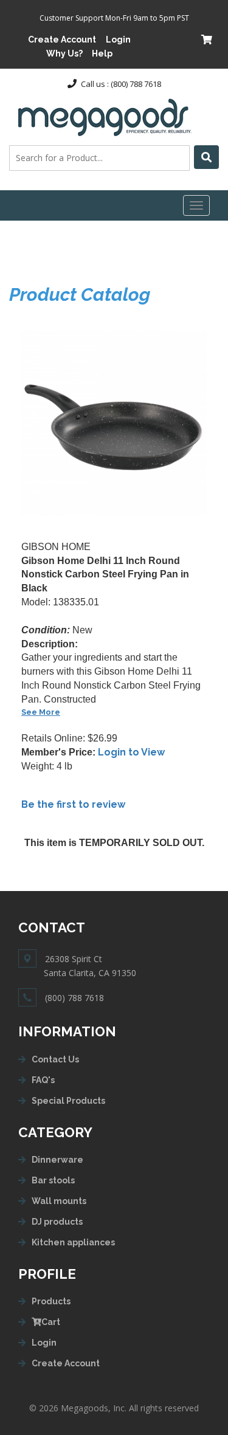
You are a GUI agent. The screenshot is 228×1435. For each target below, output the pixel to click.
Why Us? (64, 53)
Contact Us (55, 1059)
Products (51, 1301)
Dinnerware (57, 1160)
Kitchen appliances (73, 1242)
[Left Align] (206, 157)
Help (102, 53)
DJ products (57, 1222)
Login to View (131, 752)
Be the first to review (73, 804)
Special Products (68, 1101)
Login (118, 39)
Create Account (62, 39)
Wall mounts (59, 1201)
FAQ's (43, 1080)
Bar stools (53, 1180)
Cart (50, 1322)
